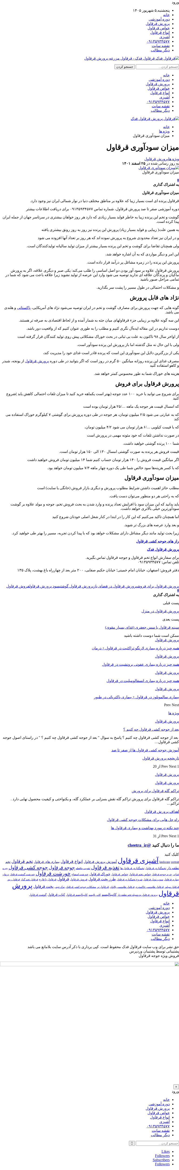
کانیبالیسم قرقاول (77, 894)
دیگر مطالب (160, 50)
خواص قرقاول (159, 28)
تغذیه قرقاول (105, 867)
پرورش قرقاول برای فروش (158, 586)
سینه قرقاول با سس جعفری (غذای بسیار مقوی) (142, 627)
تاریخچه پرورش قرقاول (160, 758)
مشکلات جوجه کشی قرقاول (81, 887)
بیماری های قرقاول (47, 862)
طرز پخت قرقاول (102, 879)
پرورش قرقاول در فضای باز (115, 586)
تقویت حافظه (83, 868)
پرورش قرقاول (158, 24)
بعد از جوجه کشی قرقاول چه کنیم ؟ (151, 729)
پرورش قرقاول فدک (163, 549)
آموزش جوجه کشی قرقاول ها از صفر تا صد (145, 750)
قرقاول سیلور (172, 887)
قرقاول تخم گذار (29, 879)
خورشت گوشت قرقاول (22, 874)
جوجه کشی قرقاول (28, 867)
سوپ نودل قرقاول (153, 879)
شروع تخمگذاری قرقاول (129, 879)
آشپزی (164, 37)
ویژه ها (173, 159)
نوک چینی (60, 887)
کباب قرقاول (56, 894)
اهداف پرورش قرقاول (162, 812)
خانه (166, 15)
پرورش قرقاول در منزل (160, 611)
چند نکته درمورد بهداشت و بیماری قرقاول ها (145, 828)
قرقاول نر (103, 887)
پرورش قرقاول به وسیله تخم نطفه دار (137, 895)
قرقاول (63, 879)
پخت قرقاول (43, 886)
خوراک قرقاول (99, 874)
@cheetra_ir (139, 845)
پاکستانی (24, 308)
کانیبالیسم (109, 894)
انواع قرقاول (160, 32)
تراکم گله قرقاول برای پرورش (155, 791)
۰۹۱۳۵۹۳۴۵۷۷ (158, 41)
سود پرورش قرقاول (44, 586)
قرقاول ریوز (13, 879)
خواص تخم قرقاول (140, 874)
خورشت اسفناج (80, 874)
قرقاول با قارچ (47, 879)
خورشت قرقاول (53, 873)
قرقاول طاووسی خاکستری (149, 887)
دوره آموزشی (159, 19)
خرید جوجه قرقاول (162, 874)
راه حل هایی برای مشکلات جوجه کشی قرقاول (143, 820)
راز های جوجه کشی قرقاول (157, 541)
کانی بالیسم (95, 895)
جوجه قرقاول (62, 867)
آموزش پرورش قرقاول (100, 862)
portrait (175, 862)
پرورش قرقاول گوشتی (76, 586)
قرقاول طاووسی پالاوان (122, 887)
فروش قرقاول (17, 586)
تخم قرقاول (22, 861)
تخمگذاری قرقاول (155, 868)
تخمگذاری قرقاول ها (132, 868)
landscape (164, 862)
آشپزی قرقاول (138, 860)
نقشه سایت (161, 46)
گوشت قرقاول (38, 894)
